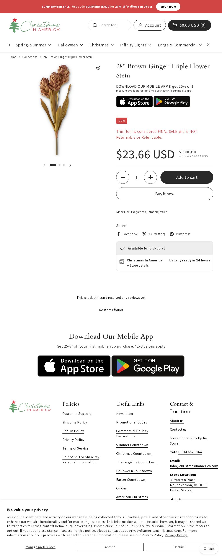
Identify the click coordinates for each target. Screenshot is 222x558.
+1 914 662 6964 (190, 452)
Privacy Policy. (176, 535)
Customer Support (76, 413)
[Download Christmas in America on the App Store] (74, 375)
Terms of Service (75, 448)
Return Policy (73, 431)
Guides (121, 488)
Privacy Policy (73, 439)
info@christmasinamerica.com (194, 466)
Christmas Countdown (133, 453)
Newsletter (125, 413)
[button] (53, 165)
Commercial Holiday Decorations (132, 433)
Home (12, 57)
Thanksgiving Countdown (136, 462)
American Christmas (132, 497)
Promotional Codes (131, 422)
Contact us (178, 429)
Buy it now (164, 194)
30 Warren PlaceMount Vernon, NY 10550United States (188, 485)
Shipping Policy (74, 422)
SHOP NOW (168, 6)
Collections (29, 57)
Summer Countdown (132, 445)
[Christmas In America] (35, 25)
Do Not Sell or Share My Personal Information (80, 459)
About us (177, 420)
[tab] (138, 265)
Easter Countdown (130, 479)
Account (153, 25)
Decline (179, 547)
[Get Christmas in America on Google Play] (147, 375)
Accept (110, 547)
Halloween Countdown (134, 471)
